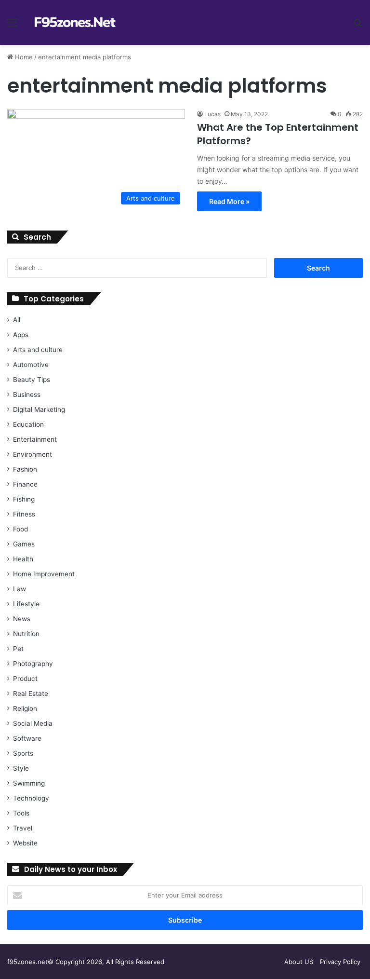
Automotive (31, 364)
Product (25, 678)
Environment (32, 454)
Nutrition (26, 634)
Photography (33, 663)
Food (20, 529)
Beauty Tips (31, 379)
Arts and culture (38, 350)
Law (19, 589)
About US (298, 961)
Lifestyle (26, 604)
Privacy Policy (340, 961)
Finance (25, 484)
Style (21, 768)
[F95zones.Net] (75, 22)
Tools (21, 813)
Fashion (25, 469)
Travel (22, 828)
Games (24, 544)
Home (23, 57)
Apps (20, 335)
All (16, 320)
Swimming (29, 783)
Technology (31, 798)
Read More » (229, 201)
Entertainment (35, 439)
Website (25, 843)
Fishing (24, 499)
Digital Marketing (39, 409)
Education (28, 424)
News (21, 619)
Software (27, 738)
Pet (18, 649)
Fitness (24, 514)
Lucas (212, 114)
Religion (25, 708)
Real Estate (30, 693)
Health (23, 559)
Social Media (33, 723)
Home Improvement (44, 574)
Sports (23, 753)
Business (26, 394)
